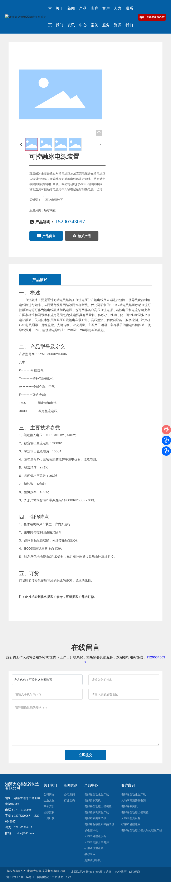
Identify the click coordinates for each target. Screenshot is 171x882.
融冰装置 (50, 210)
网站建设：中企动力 (50, 877)
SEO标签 (135, 871)
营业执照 (121, 871)
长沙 (68, 877)
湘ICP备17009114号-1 (20, 877)
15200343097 (70, 222)
